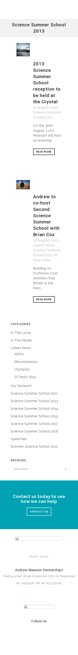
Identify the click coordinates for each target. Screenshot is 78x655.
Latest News (43, 245)
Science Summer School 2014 (34, 409)
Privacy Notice (39, 556)
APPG (19, 354)
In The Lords (21, 333)
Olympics (22, 369)
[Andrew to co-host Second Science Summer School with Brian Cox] (23, 184)
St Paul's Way (25, 377)
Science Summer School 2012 (34, 393)
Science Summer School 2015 (34, 416)
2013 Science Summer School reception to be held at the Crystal (47, 82)
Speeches (19, 439)
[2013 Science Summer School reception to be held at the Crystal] (23, 49)
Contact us (39, 511)
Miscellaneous (25, 362)
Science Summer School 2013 (34, 401)
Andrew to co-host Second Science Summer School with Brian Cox (46, 215)
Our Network (21, 386)
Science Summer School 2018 (34, 431)
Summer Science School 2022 (34, 446)
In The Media (21, 340)
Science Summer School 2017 (34, 424)
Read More (44, 151)
